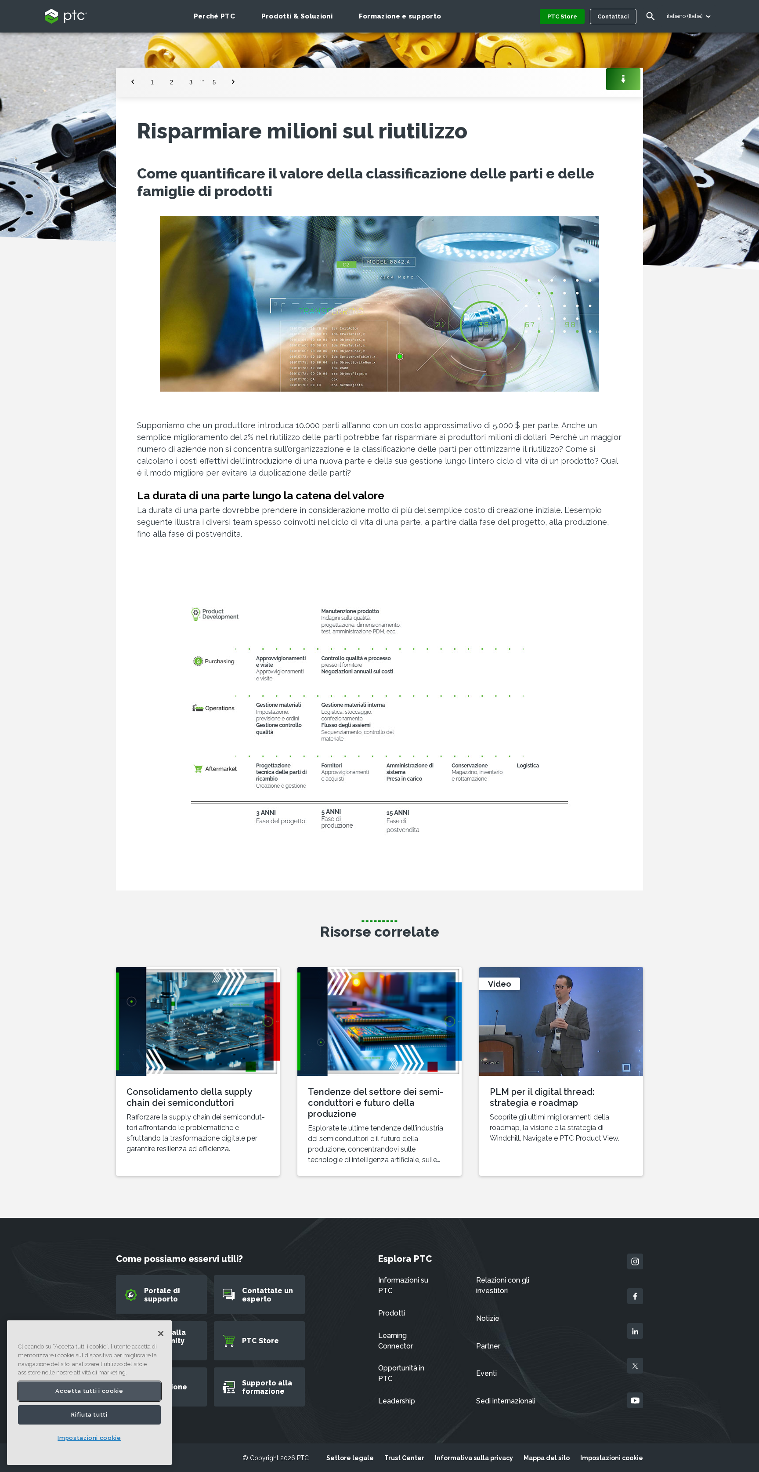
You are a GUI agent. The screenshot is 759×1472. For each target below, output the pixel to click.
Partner (488, 1346)
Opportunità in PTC (401, 1373)
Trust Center (404, 1457)
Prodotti (391, 1313)
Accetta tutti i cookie (89, 1391)
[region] (89, 1392)
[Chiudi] (160, 1333)
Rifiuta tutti (89, 1414)
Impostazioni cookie (611, 1457)
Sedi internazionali (505, 1401)
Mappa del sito (547, 1457)
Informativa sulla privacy (474, 1457)
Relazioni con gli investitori (502, 1285)
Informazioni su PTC (403, 1285)
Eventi (486, 1373)
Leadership (396, 1401)
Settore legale (350, 1457)
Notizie (487, 1318)
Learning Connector (395, 1340)
